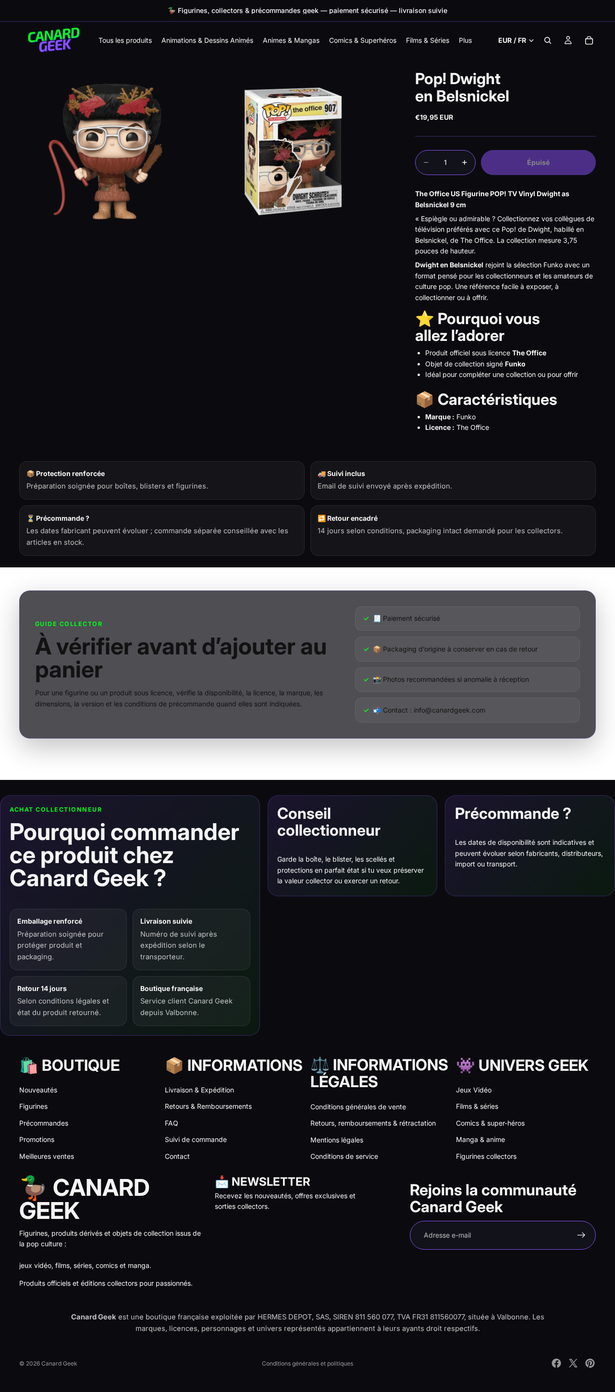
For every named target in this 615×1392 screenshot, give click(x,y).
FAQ (171, 1123)
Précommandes (43, 1123)
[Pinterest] (590, 1363)
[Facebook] (556, 1363)
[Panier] (589, 40)
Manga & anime (480, 1139)
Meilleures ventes (46, 1156)
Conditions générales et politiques (307, 1363)
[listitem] (465, 40)
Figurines (33, 1106)
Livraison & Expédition (199, 1090)
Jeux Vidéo (474, 1090)
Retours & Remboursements (208, 1106)
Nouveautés (38, 1090)
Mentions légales (336, 1140)
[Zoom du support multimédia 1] (112, 151)
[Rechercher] (547, 40)
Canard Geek (59, 1363)
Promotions (36, 1139)
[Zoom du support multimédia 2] (299, 151)
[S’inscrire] (581, 1235)
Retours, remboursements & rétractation (373, 1123)
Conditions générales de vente (358, 1107)
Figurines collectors (486, 1156)
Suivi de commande (196, 1139)
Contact (177, 1156)
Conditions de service (344, 1156)
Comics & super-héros (490, 1123)
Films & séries (477, 1106)
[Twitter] (573, 1363)
